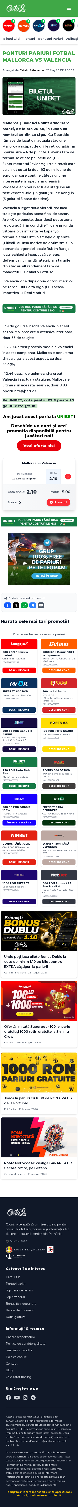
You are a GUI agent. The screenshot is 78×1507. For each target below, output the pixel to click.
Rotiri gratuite (16, 1317)
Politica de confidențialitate (26, 1344)
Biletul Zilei (11, 39)
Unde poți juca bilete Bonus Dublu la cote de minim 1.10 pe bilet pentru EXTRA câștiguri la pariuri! (35, 962)
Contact (11, 1363)
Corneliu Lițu (12, 1042)
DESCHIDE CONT (19, 670)
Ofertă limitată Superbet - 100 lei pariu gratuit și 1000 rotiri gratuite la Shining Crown (37, 1032)
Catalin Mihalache (32, 70)
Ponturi (29, 39)
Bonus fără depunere (21, 1304)
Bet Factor (10, 1109)
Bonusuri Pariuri (50, 39)
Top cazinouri (15, 1297)
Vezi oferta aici (39, 445)
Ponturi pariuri (16, 1284)
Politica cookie (16, 1357)
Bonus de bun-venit (20, 1310)
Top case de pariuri (19, 1290)
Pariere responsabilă (20, 1337)
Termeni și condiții (19, 1350)
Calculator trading (18, 1377)
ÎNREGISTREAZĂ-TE (19, 822)
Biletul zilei (13, 1277)
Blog (9, 1370)
